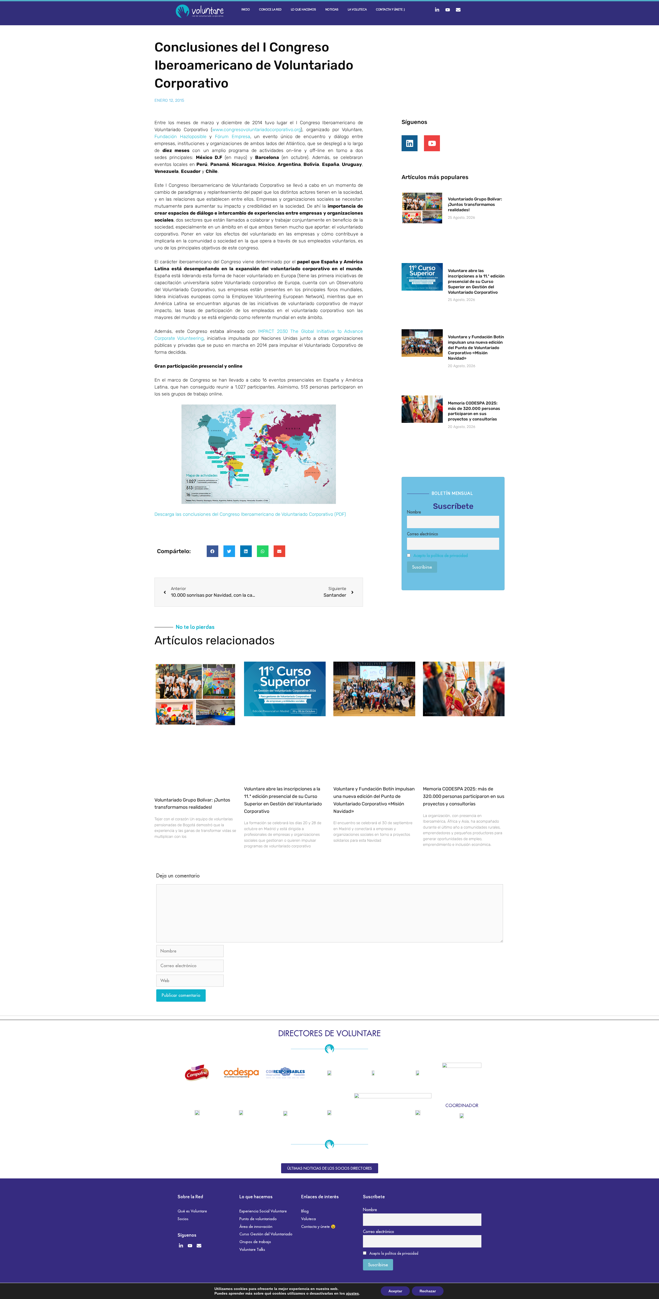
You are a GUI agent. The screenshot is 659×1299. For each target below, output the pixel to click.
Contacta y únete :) (390, 9)
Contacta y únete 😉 (318, 1226)
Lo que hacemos (303, 9)
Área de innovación (255, 1226)
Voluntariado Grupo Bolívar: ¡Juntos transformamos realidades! (475, 204)
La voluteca (357, 9)
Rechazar (428, 1291)
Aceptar (395, 1291)
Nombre (414, 511)
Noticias (332, 9)
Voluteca (308, 1218)
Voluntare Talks (252, 1249)
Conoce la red (270, 9)
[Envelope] (458, 9)
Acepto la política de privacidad (440, 555)
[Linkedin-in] (437, 9)
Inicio (245, 9)
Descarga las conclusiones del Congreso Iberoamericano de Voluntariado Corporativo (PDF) (250, 514)
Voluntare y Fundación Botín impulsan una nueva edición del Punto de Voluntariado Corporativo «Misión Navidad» (476, 347)
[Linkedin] (410, 143)
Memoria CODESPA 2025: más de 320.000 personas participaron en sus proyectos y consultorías (474, 411)
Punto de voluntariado (258, 1218)
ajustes (352, 1293)
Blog (305, 1211)
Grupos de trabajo (255, 1241)
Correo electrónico (422, 533)
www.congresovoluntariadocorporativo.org (256, 129)
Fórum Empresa (232, 136)
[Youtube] (447, 9)
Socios (183, 1218)
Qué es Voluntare (192, 1211)
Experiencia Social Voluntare (263, 1211)
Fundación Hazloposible (180, 136)
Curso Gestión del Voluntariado (265, 1233)
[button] (212, 551)
